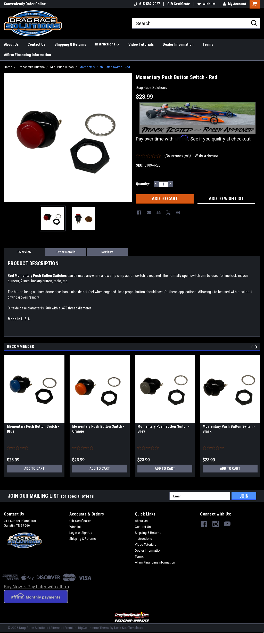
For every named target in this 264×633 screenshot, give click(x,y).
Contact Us (36, 44)
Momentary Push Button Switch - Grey (163, 428)
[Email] (149, 212)
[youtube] (227, 524)
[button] (132, 617)
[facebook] (204, 524)
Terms (208, 44)
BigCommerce (88, 628)
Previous (9, 137)
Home (8, 67)
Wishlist (209, 4)
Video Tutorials (141, 44)
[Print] (158, 212)
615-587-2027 (149, 4)
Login (73, 533)
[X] (168, 212)
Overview (24, 252)
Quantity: (143, 184)
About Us (11, 44)
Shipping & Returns (70, 44)
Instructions (105, 44)
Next (127, 137)
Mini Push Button (62, 67)
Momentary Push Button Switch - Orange (98, 428)
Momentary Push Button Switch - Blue (33, 428)
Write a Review (207, 155)
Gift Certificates (80, 521)
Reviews (107, 252)
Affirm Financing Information (27, 54)
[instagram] (215, 524)
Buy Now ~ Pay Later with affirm (36, 586)
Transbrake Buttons (31, 67)
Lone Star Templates (128, 628)
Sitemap (56, 628)
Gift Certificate (178, 4)
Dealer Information (178, 44)
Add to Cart (34, 468)
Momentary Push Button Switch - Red (104, 67)
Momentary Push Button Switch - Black (229, 428)
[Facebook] (139, 212)
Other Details (66, 252)
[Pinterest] (178, 212)
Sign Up (86, 533)
